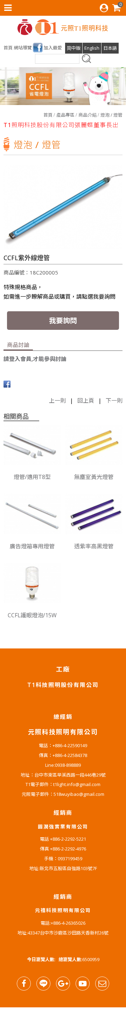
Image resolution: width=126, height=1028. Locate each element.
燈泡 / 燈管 (111, 115)
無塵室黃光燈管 (93, 477)
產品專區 (65, 115)
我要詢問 (63, 320)
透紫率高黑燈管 (93, 546)
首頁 (47, 115)
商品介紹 (87, 115)
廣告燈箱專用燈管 (32, 546)
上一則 (57, 400)
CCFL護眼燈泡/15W (32, 615)
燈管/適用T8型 (32, 477)
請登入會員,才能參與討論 (35, 359)
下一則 (114, 400)
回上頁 (85, 400)
